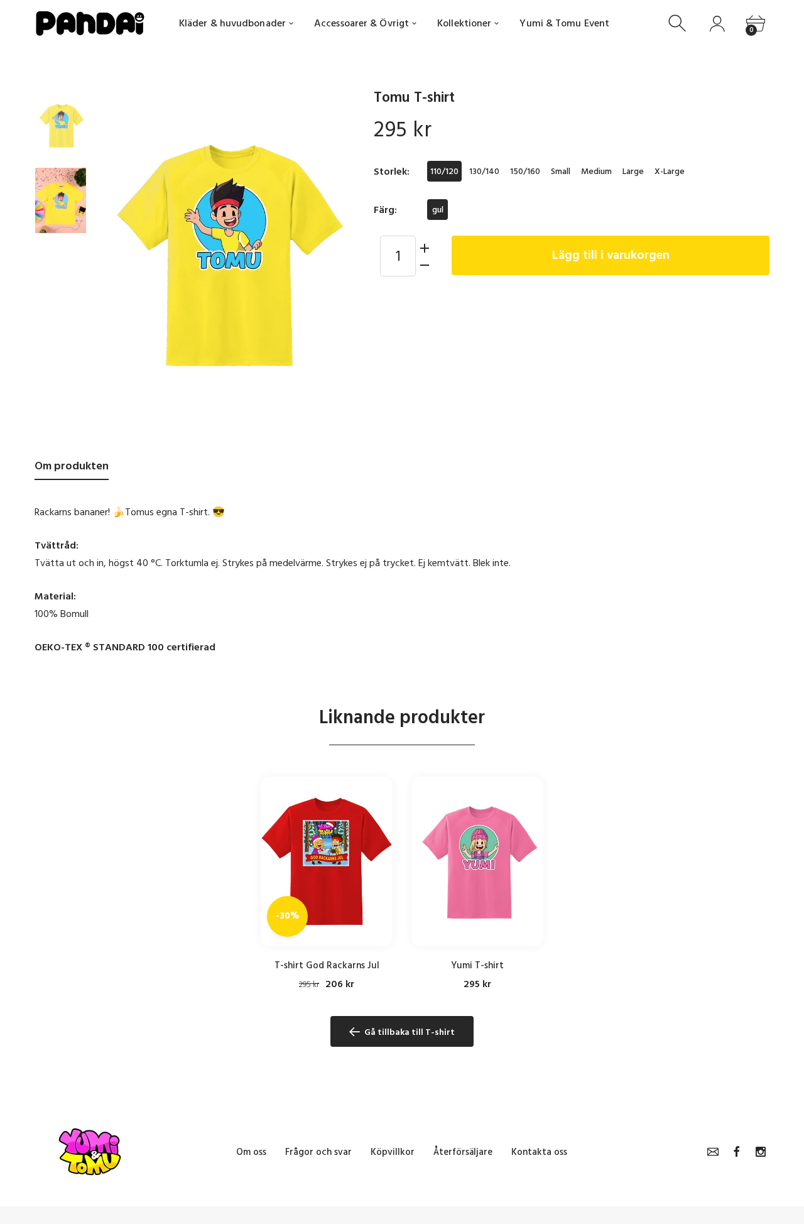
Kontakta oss (539, 1152)
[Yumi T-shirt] (477, 861)
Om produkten (72, 466)
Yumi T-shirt (477, 965)
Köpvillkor (393, 1152)
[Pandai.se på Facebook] (737, 1151)
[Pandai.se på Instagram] (761, 1151)
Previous (118, 254)
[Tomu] (61, 125)
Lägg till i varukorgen (611, 255)
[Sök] (679, 23)
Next (333, 254)
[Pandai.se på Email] (713, 1151)
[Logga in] (717, 23)
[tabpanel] (327, 884)
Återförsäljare (462, 1152)
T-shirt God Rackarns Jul (326, 965)
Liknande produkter (402, 717)
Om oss (251, 1152)
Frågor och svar (318, 1152)
